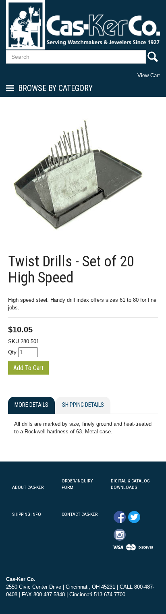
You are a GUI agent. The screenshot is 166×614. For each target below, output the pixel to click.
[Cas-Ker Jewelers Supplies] (83, 25)
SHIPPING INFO (26, 514)
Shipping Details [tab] (83, 405)
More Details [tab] (31, 405)
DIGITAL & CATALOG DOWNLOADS (130, 484)
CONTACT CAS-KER (80, 514)
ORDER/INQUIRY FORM (77, 484)
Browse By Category (55, 88)
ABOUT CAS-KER (28, 487)
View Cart (148, 75)
